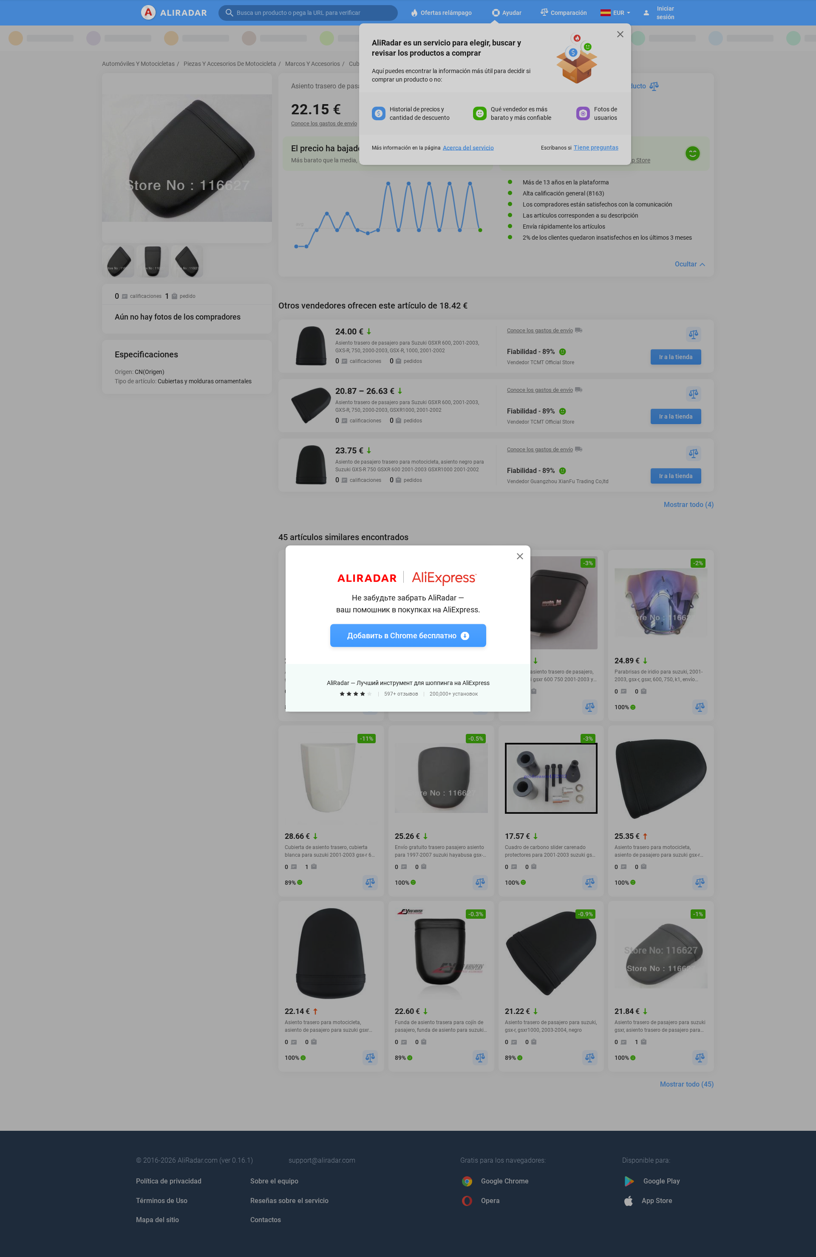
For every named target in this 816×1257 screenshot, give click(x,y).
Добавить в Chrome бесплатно (401, 635)
